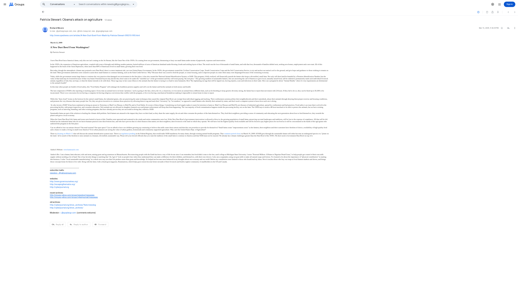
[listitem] (279, 126)
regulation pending (128, 134)
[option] (63, 4)
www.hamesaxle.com (71, 150)
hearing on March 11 (65, 134)
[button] (5, 4)
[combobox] (105, 4)
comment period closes (232, 134)
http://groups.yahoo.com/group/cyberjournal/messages (74, 197)
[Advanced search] (133, 4)
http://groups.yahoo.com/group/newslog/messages (72, 195)
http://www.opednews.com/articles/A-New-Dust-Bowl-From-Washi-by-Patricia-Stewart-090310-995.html (95, 35)
